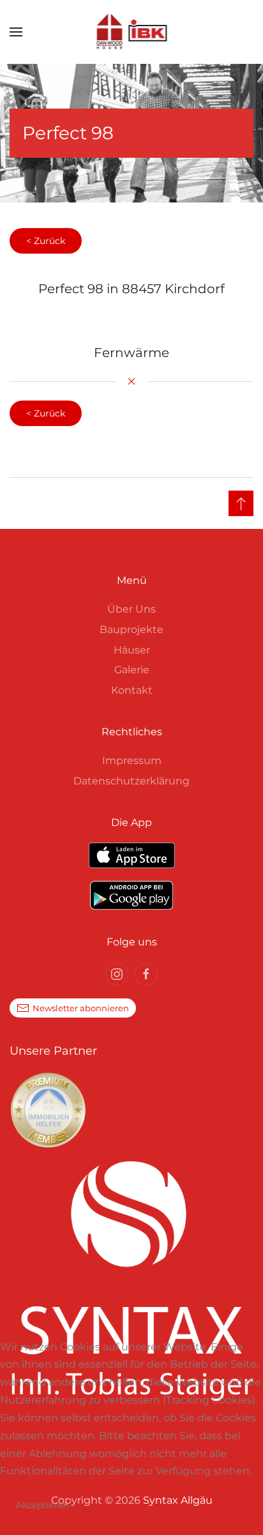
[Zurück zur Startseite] (132, 32)
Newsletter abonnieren (81, 1008)
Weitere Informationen (131, 1526)
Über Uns (131, 609)
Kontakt (132, 690)
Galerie (131, 670)
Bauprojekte (131, 629)
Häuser (132, 650)
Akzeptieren (42, 1505)
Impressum (132, 760)
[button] (16, 32)
